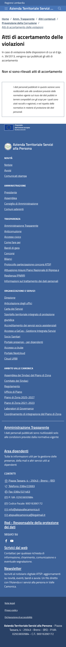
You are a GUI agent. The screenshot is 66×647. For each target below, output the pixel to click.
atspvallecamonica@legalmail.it (26, 515)
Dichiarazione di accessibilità (18, 617)
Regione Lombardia (15, 3)
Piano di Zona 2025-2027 (19, 397)
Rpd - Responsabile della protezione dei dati (31, 524)
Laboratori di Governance (19, 408)
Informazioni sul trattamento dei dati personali (31, 281)
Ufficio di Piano (13, 392)
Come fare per (26, 242)
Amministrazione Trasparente (21, 226)
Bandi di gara (11, 248)
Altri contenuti (47, 19)
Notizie (8, 165)
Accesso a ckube (13, 347)
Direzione (9, 298)
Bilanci (8, 259)
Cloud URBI (10, 359)
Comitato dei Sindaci (16, 381)
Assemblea (10, 198)
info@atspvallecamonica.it (24, 509)
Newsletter (12, 568)
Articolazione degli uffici (18, 303)
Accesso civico (12, 237)
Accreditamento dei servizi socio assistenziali (30, 325)
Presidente (10, 192)
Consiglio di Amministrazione (21, 204)
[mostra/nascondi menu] (6, 8)
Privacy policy (11, 610)
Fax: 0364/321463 (19, 492)
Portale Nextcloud (14, 353)
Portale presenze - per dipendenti (23, 342)
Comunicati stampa (15, 176)
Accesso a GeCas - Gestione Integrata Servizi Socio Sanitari (30, 333)
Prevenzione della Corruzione (19, 23)
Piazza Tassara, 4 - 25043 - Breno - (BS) (35, 480)
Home (5, 19)
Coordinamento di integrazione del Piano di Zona (32, 414)
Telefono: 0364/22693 (21, 486)
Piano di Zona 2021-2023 (19, 403)
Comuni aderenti (14, 209)
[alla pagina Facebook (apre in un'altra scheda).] (6, 541)
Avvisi (7, 170)
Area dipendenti (16, 451)
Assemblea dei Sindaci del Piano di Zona (27, 375)
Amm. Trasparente (24, 19)
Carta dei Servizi (13, 309)
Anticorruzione (12, 231)
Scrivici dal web (15, 547)
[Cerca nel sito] (59, 8)
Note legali (10, 603)
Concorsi (9, 253)
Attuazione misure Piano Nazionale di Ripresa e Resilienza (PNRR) (31, 273)
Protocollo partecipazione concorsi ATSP (27, 264)
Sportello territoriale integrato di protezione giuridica (29, 317)
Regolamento (12, 386)
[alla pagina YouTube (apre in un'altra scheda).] (12, 541)
